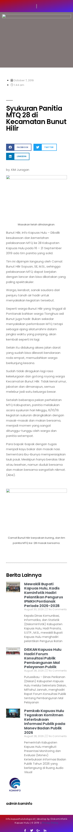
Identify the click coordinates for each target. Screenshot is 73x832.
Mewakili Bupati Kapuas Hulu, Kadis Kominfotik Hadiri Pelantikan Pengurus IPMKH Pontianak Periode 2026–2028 (43, 594)
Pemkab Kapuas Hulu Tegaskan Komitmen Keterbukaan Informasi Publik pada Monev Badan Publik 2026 (44, 721)
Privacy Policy (50, 822)
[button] (18, 147)
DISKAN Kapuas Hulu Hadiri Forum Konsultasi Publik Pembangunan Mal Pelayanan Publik (42, 658)
